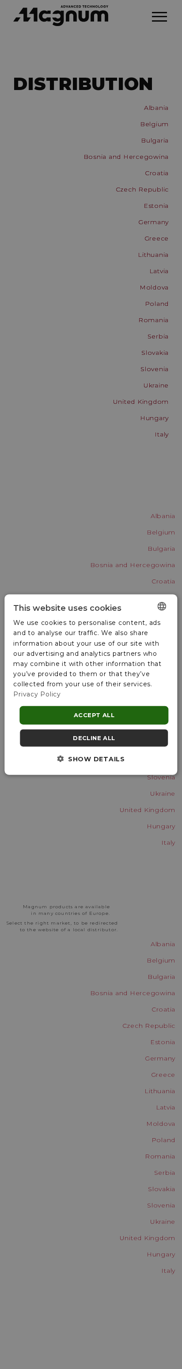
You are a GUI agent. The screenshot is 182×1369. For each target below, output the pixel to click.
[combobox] (162, 606)
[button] (91, 758)
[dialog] (90, 684)
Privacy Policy (37, 694)
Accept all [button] (94, 714)
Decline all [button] (94, 737)
